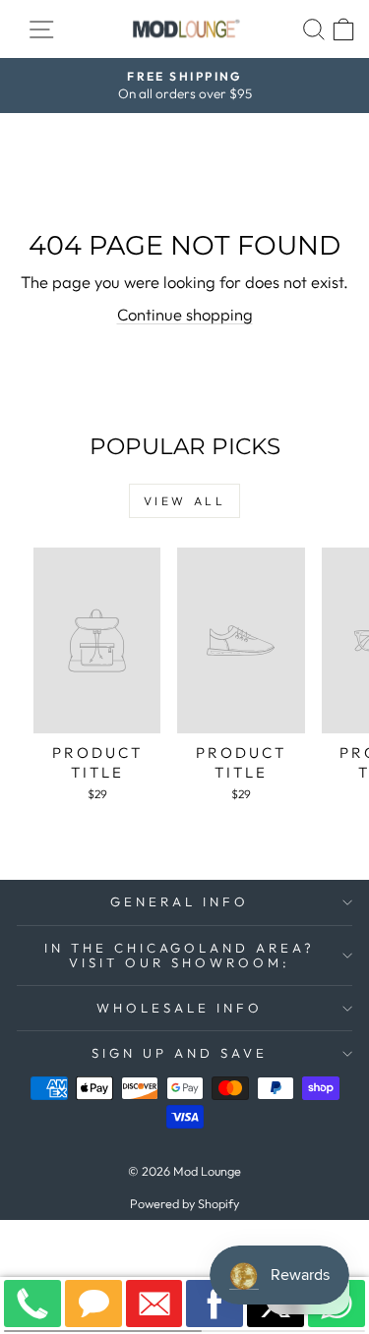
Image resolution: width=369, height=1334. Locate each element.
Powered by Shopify (184, 1203)
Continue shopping (185, 314)
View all (185, 500)
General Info (179, 901)
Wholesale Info (179, 1007)
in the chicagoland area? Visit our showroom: (179, 955)
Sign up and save (180, 1053)
